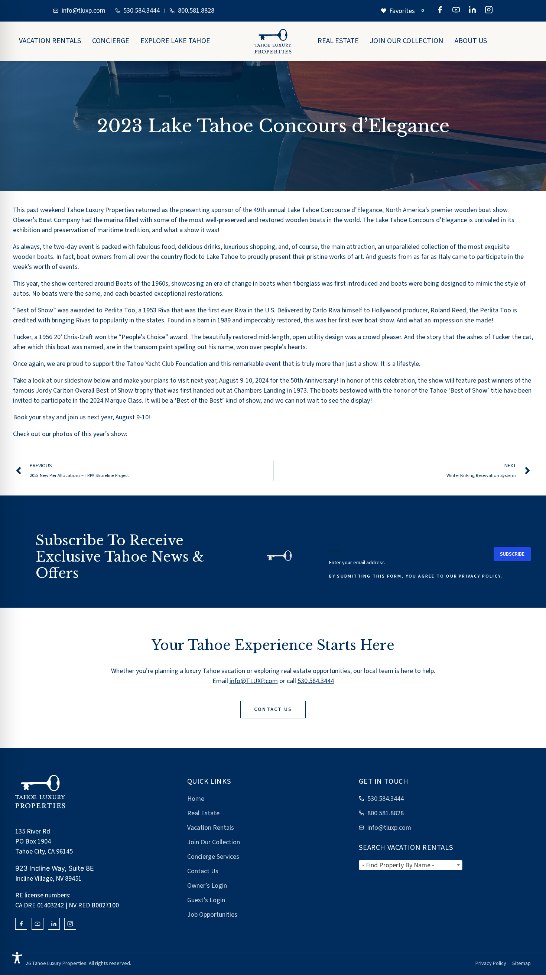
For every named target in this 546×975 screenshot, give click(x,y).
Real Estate (338, 41)
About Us (471, 41)
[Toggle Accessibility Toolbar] (17, 957)
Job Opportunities (212, 914)
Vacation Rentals (50, 41)
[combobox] (410, 865)
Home (195, 798)
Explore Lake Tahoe (175, 41)
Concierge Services (213, 856)
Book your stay (34, 417)
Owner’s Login (207, 885)
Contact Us (202, 871)
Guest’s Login (206, 900)
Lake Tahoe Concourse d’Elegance (334, 210)
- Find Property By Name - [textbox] (398, 865)
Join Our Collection (406, 41)
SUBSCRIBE (512, 554)
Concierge (110, 41)
